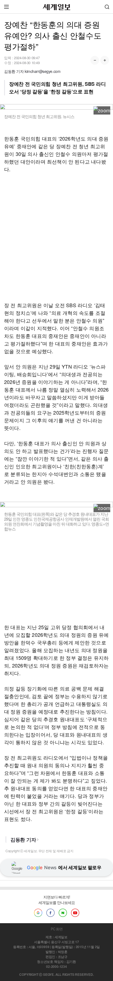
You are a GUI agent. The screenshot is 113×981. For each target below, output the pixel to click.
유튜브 (75, 913)
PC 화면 (57, 928)
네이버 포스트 (63, 913)
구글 (38, 913)
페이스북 (50, 913)
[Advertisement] (56, 237)
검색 (107, 6)
